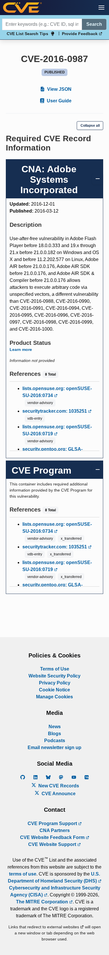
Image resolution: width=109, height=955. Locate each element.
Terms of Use (54, 668)
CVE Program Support (53, 823)
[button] (101, 7)
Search (94, 24)
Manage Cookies (54, 696)
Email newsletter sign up (54, 747)
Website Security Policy (54, 675)
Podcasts (54, 740)
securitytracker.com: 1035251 (55, 411)
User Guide (59, 100)
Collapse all (90, 126)
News (55, 726)
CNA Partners (55, 830)
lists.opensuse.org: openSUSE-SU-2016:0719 (57, 430)
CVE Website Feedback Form (53, 837)
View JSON (59, 89)
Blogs (54, 733)
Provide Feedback (80, 33)
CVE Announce (58, 793)
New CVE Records (58, 785)
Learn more (21, 349)
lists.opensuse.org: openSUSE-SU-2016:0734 (57, 392)
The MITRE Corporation (42, 901)
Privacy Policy (54, 682)
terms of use (22, 873)
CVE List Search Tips (27, 33)
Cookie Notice (54, 689)
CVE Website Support (52, 844)
